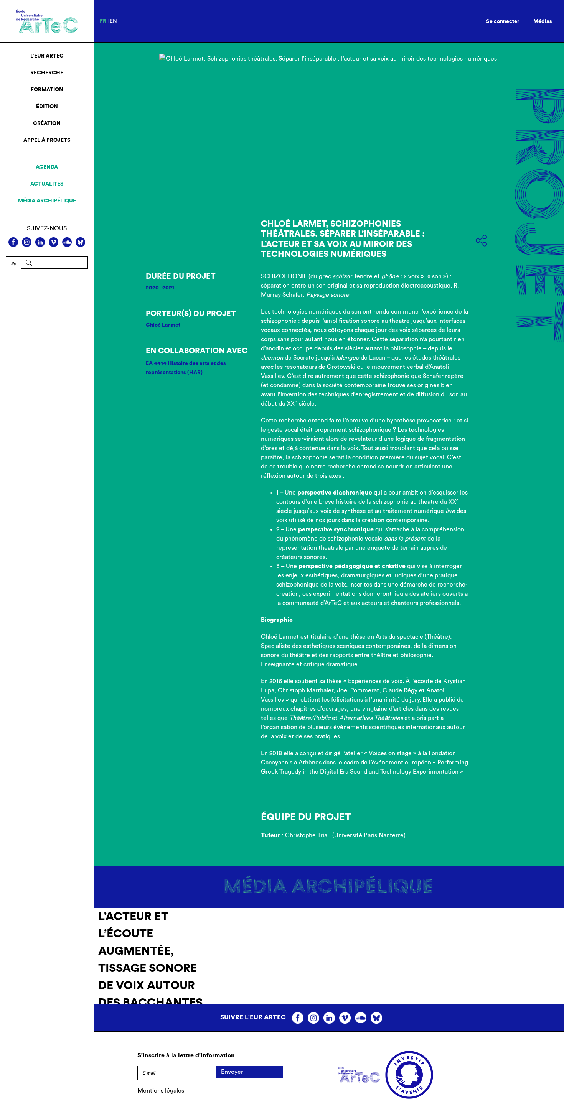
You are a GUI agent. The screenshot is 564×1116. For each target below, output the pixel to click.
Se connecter (502, 21)
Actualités (47, 184)
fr (103, 21)
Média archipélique (47, 201)
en (113, 21)
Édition (47, 106)
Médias (542, 21)
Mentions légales (160, 1091)
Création (47, 123)
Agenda (47, 167)
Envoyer (232, 1072)
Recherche (46, 73)
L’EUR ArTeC (47, 56)
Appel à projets (47, 140)
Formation (47, 89)
